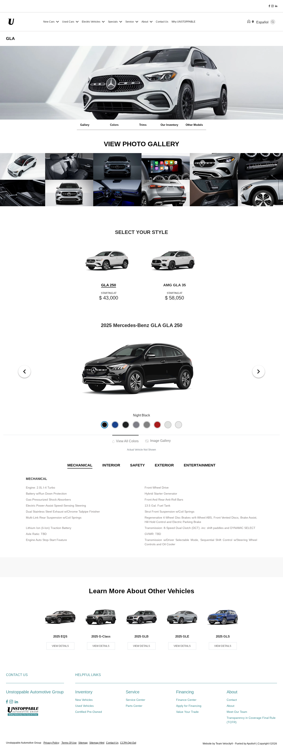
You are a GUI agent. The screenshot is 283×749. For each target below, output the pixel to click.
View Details (60, 646)
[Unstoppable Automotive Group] (24, 21)
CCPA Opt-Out (128, 742)
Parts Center (134, 705)
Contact (232, 699)
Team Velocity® (224, 743)
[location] (253, 21)
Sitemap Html (96, 742)
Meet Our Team (237, 711)
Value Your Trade (187, 711)
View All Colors (127, 441)
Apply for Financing (188, 705)
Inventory (83, 692)
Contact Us (112, 742)
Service (132, 692)
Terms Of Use (69, 742)
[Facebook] (269, 6)
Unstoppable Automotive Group (24, 742)
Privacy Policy (51, 742)
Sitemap (83, 742)
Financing (185, 692)
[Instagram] (272, 6)
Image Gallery (160, 440)
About (232, 692)
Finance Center (186, 699)
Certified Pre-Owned (88, 711)
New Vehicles (84, 699)
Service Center (135, 699)
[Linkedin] (276, 6)
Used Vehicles (84, 705)
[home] (249, 21)
